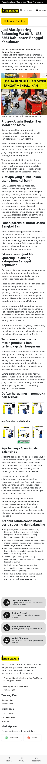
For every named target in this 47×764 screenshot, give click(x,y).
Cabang (42, 10)
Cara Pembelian (8, 717)
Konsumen (28, 10)
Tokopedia (13, 737)
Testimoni (5, 721)
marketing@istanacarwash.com (15, 686)
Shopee (34, 737)
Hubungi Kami (7, 700)
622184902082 (8, 690)
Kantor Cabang (8, 713)
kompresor (6, 215)
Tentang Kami (7, 703)
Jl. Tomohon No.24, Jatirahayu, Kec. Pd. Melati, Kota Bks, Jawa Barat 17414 (21, 679)
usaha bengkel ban (9, 69)
